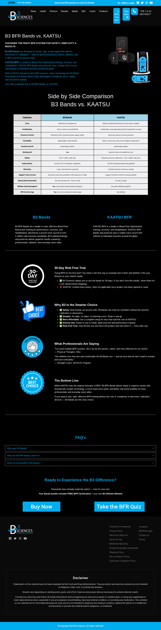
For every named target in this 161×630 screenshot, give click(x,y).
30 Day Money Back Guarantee (123, 547)
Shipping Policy (116, 552)
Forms (142, 539)
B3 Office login (146, 530)
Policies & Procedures (120, 526)
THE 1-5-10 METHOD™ (145, 12)
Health (43, 11)
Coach (92, 11)
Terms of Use (115, 539)
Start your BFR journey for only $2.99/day (74, 2)
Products (103, 11)
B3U (84, 11)
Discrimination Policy (119, 556)
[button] (153, 448)
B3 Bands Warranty (118, 543)
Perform (53, 11)
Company (143, 526)
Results (64, 11)
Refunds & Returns (118, 535)
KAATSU (64, 385)
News (33, 11)
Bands (75, 11)
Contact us (144, 535)
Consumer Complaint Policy (122, 560)
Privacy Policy (116, 530)
